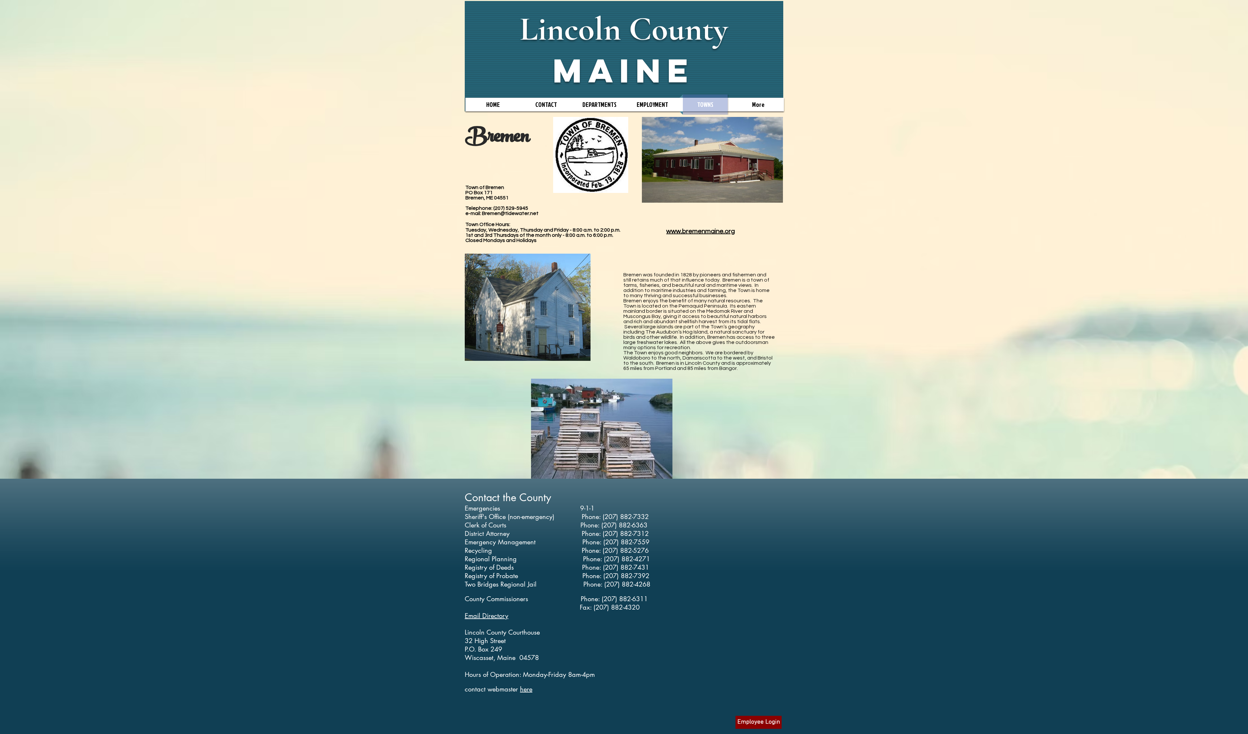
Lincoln (570, 29)
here (526, 689)
